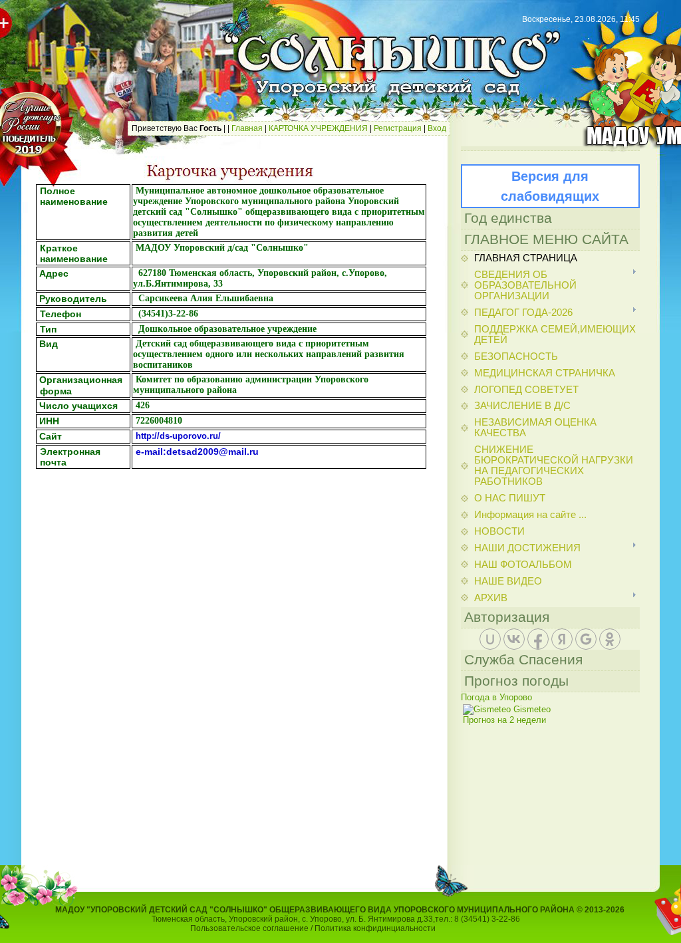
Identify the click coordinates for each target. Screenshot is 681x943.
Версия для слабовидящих (550, 186)
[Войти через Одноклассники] (609, 639)
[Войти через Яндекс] (562, 639)
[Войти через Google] (586, 639)
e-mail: (151, 451)
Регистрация (398, 128)
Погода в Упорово (496, 697)
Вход (437, 128)
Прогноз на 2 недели (504, 720)
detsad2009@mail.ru (212, 451)
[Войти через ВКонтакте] (514, 639)
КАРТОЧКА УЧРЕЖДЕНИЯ (318, 128)
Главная (247, 128)
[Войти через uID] (490, 639)
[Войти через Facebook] (538, 639)
